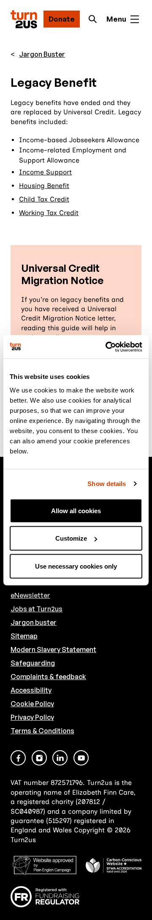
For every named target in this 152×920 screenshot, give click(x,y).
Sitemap (24, 636)
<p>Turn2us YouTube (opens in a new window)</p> (81, 757)
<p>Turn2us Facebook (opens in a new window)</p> (18, 757)
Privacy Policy (32, 717)
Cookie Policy (32, 703)
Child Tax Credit (44, 199)
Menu (116, 18)
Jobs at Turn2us (36, 609)
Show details (106, 483)
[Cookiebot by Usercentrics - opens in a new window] (107, 346)
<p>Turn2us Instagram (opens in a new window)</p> (39, 757)
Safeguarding (33, 663)
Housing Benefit (44, 186)
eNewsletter (30, 595)
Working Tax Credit (49, 213)
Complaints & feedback (48, 676)
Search (95, 19)
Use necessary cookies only (76, 565)
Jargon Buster (42, 54)
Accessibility (31, 690)
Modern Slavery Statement (53, 649)
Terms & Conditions (42, 731)
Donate (62, 18)
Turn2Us (24, 19)
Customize (71, 538)
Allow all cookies (76, 510)
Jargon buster (34, 622)
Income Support (45, 172)
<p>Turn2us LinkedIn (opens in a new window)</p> (60, 757)
